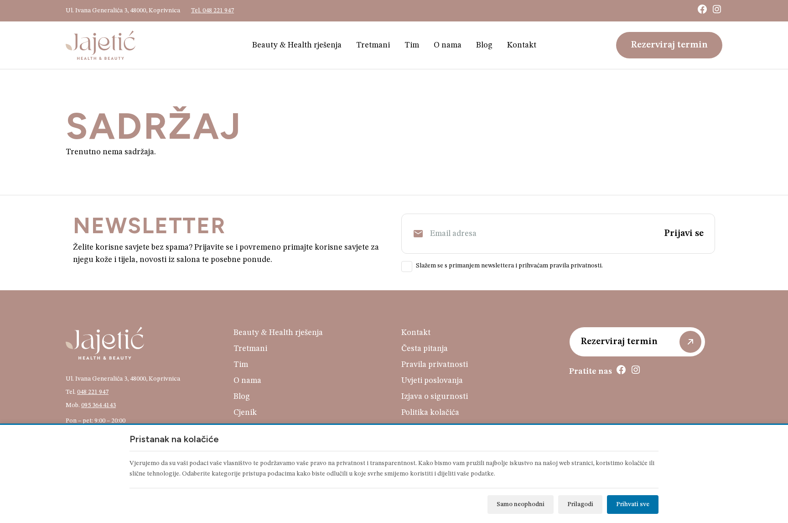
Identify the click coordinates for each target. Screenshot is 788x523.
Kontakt (521, 45)
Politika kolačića (430, 412)
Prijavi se (684, 233)
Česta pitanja (424, 349)
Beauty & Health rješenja (297, 45)
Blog (484, 45)
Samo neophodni (520, 504)
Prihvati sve (632, 504)
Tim (411, 45)
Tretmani (373, 45)
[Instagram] (716, 9)
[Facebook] (702, 9)
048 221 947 (93, 392)
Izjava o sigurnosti (434, 396)
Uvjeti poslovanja (432, 381)
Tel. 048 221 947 (212, 10)
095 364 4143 (98, 405)
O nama (447, 45)
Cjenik (245, 412)
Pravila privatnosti (434, 365)
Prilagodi (580, 504)
